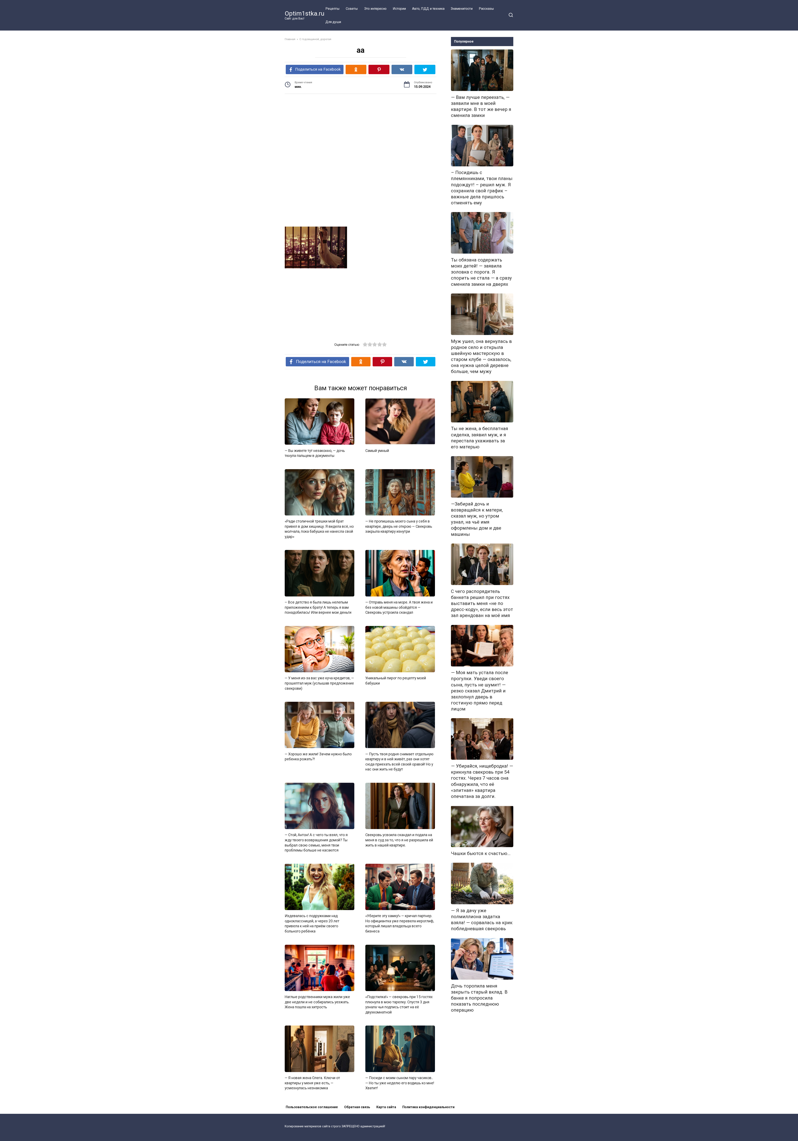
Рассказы (486, 9)
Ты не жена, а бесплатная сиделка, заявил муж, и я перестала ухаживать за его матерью (479, 437)
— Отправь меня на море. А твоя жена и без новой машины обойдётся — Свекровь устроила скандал (399, 607)
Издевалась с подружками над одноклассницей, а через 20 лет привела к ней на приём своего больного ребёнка (312, 923)
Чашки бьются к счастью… (481, 853)
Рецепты (332, 9)
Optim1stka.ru (304, 13)
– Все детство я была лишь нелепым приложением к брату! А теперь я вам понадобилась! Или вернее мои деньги (318, 607)
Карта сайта (386, 1107)
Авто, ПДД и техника (428, 9)
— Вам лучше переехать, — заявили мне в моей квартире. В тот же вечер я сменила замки (481, 106)
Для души (333, 22)
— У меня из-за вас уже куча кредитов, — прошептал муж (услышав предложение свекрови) (319, 683)
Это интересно (375, 9)
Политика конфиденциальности (428, 1107)
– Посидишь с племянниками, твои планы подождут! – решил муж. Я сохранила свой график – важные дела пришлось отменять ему (481, 188)
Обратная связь (357, 1107)
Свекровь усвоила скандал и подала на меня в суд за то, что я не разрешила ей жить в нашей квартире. (399, 840)
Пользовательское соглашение (312, 1107)
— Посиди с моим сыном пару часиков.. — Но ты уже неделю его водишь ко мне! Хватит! (399, 1083)
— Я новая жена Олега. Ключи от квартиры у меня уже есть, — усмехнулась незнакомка (312, 1083)
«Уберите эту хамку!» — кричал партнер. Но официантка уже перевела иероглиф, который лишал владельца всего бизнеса (399, 923)
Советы (352, 9)
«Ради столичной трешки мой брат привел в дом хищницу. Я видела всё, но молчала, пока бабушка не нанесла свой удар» (319, 529)
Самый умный (377, 450)
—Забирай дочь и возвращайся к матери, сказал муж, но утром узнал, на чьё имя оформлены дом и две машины (477, 519)
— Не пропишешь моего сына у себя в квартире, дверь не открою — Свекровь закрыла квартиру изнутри (398, 526)
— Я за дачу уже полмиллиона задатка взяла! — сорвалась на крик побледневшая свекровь (481, 919)
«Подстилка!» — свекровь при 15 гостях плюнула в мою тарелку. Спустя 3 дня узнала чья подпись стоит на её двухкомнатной (399, 1004)
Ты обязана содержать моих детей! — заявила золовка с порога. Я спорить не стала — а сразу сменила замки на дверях (481, 272)
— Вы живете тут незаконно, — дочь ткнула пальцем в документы (315, 453)
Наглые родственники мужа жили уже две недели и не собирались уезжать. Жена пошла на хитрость (317, 1002)
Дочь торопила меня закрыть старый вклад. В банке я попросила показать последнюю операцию (479, 998)
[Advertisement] (360, 129)
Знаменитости (462, 9)
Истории (399, 9)
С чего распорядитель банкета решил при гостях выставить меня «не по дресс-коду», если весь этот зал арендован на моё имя (482, 603)
